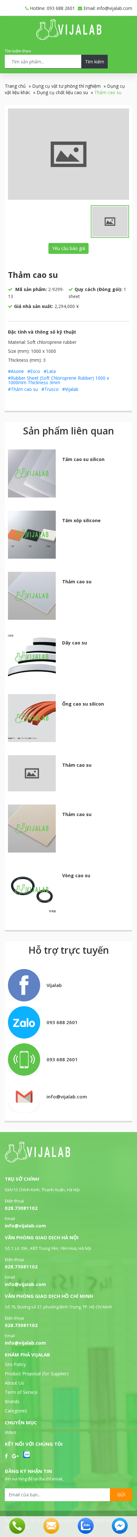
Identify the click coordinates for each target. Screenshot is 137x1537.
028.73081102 (21, 1208)
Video (10, 1432)
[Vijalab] (37, 1161)
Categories (16, 1411)
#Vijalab (70, 389)
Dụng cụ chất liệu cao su (62, 92)
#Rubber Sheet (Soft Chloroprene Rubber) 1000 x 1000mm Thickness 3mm (58, 380)
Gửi (121, 1495)
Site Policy (15, 1364)
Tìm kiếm (94, 62)
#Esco (33, 371)
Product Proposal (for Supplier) (36, 1374)
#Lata (50, 371)
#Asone (16, 371)
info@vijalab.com (25, 1225)
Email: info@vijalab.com (107, 8)
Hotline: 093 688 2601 (52, 8)
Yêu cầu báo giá (68, 248)
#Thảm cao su (23, 389)
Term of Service (21, 1392)
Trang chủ (15, 86)
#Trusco (50, 389)
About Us (14, 1383)
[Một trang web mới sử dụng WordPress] (68, 38)
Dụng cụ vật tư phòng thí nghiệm (66, 86)
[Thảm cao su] (68, 154)
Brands (12, 1401)
